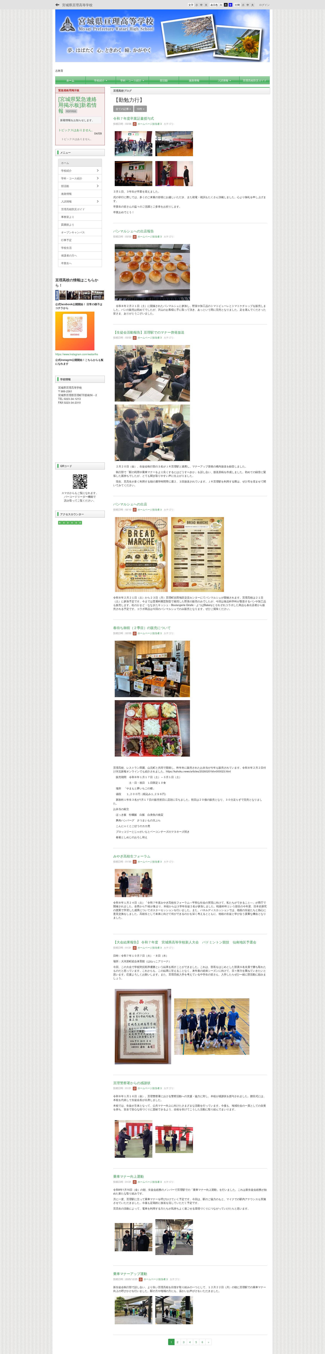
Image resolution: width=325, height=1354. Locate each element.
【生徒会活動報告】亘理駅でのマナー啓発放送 (148, 332)
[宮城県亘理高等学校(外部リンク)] (80, 295)
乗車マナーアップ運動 (130, 1273)
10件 (140, 109)
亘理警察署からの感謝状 (131, 1082)
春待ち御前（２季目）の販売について (142, 627)
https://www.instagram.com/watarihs (76, 354)
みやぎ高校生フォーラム (131, 855)
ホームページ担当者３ (149, 124)
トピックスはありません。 (76, 130)
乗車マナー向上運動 (128, 1176)
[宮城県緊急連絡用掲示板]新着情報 (77, 104)
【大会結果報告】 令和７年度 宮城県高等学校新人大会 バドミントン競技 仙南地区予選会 (184, 941)
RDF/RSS (71, 111)
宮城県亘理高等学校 (77, 4)
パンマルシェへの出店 (130, 503)
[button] (101, 80)
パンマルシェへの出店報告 (133, 230)
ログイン (264, 5)
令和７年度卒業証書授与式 (133, 118)
